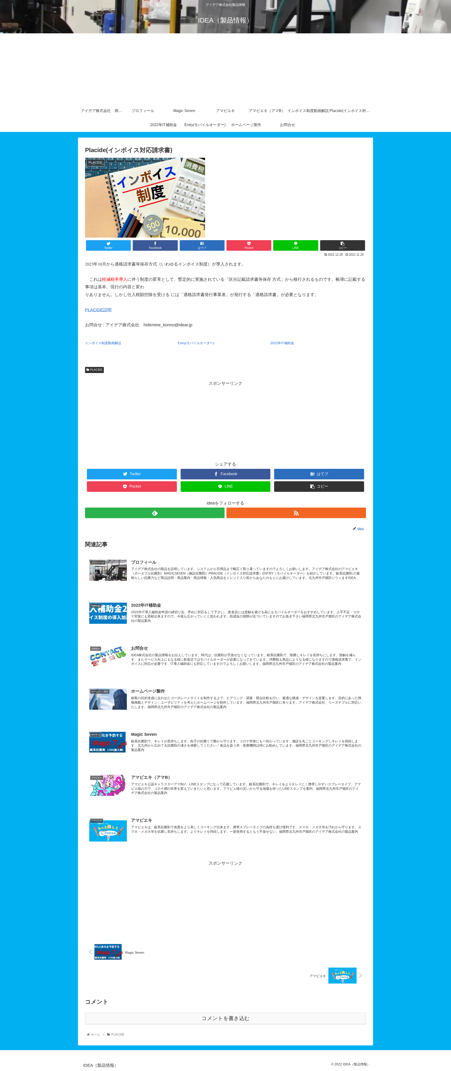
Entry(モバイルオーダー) (196, 343)
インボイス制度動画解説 (103, 343)
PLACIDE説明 (98, 310)
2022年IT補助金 (282, 343)
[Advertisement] (225, 68)
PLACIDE (96, 369)
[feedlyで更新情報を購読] (155, 513)
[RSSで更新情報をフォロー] (296, 513)
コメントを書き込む (226, 1018)
